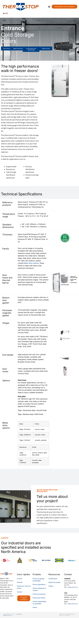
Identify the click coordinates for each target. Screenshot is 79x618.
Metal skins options (31, 263)
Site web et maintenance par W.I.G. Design (67, 614)
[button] (49, 6)
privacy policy (7, 615)
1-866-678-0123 (72, 587)
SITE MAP (18, 614)
